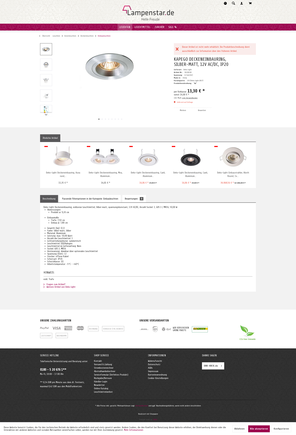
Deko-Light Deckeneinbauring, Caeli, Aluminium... (148, 174)
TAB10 (155, 419)
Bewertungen (133, 198)
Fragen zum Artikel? (55, 284)
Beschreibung (49, 198)
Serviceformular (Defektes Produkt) (111, 374)
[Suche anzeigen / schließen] (233, 3)
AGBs (150, 368)
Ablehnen (239, 428)
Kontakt (98, 361)
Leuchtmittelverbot (103, 392)
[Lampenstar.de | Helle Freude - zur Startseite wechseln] (148, 13)
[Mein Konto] (242, 3)
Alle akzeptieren (259, 428)
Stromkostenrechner (103, 368)
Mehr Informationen (133, 430)
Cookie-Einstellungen (158, 378)
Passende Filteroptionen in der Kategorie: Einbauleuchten (90, 198)
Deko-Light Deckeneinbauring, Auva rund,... (63, 174)
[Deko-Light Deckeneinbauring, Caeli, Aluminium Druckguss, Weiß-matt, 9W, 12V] (148, 157)
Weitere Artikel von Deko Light (61, 287)
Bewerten (202, 110)
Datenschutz (154, 364)
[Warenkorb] (251, 3)
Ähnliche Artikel (50, 138)
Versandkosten (141, 405)
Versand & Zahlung (103, 364)
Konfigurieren (281, 428)
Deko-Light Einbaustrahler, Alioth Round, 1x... (233, 174)
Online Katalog (101, 388)
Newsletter (99, 385)
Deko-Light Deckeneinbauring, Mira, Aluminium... (105, 174)
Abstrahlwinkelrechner (104, 371)
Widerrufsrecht (155, 361)
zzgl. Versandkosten (190, 98)
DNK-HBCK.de (211, 366)
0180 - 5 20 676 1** (53, 370)
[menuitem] (234, 3)
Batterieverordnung (157, 374)
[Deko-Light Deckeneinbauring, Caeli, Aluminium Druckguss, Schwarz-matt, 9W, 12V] (190, 157)
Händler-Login (100, 381)
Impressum (153, 371)
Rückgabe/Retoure (103, 378)
